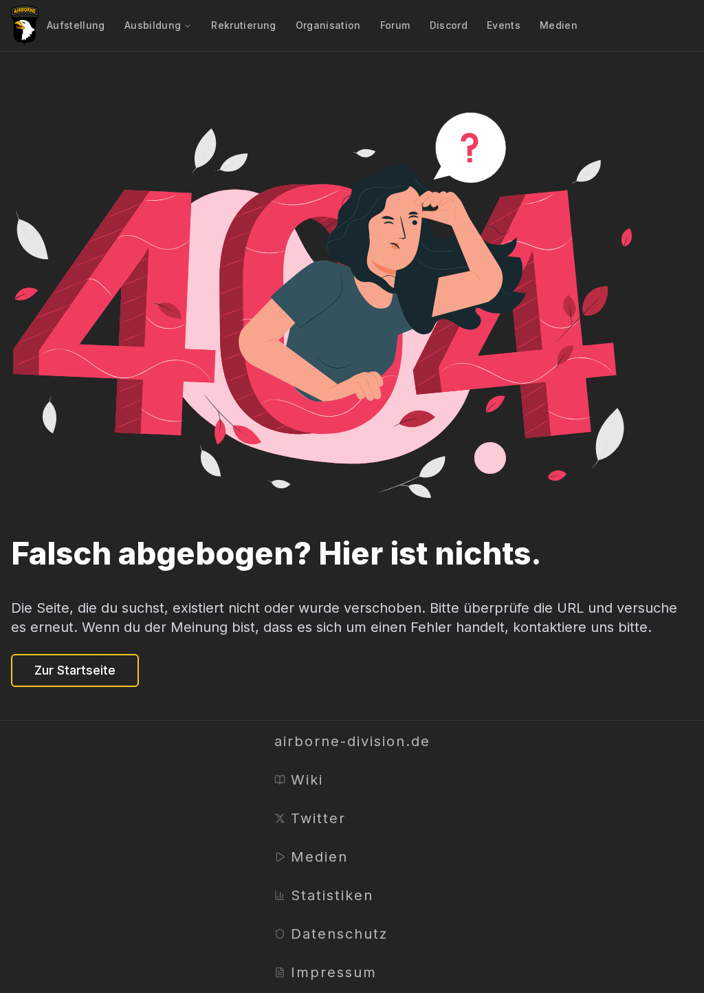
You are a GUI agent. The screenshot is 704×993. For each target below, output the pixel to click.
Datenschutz (339, 934)
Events (503, 25)
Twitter (318, 818)
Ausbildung (153, 25)
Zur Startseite (75, 670)
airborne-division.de (352, 741)
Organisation (328, 25)
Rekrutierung (243, 25)
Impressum (334, 972)
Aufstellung (76, 25)
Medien (559, 25)
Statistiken (332, 895)
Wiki (307, 780)
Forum (395, 25)
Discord (449, 25)
